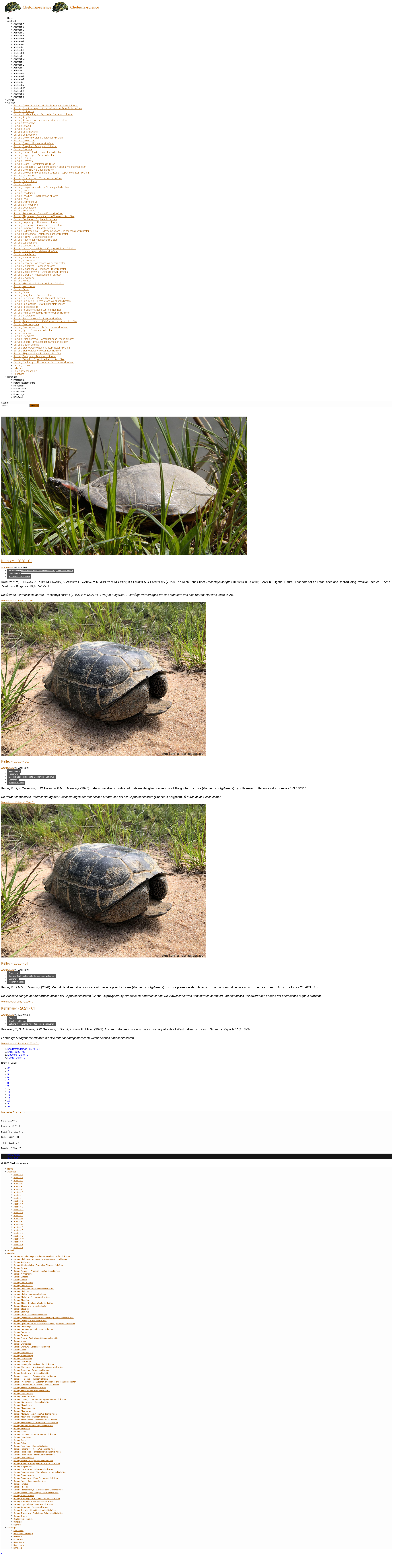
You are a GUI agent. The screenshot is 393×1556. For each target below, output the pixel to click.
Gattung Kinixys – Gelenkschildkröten (33, 236)
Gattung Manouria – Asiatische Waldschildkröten (39, 263)
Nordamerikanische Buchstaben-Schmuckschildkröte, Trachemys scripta (41, 570)
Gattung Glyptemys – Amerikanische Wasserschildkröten (44, 216)
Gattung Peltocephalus (26, 306)
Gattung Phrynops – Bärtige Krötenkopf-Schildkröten (42, 312)
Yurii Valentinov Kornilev (19, 576)
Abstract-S (19, 76)
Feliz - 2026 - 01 (9, 1120)
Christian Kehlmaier (17, 1021)
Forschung (13, 774)
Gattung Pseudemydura (26, 324)
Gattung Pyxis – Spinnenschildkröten (33, 330)
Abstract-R (19, 73)
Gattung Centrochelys (25, 134)
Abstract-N (19, 62)
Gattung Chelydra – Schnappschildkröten (35, 146)
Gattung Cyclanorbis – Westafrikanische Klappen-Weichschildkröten (50, 166)
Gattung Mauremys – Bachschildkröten (34, 266)
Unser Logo (19, 394)
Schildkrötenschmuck (25, 371)
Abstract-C (19, 30)
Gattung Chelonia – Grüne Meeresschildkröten (38, 137)
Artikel (10, 100)
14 (8, 1100)
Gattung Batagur (22, 126)
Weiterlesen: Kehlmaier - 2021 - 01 (20, 1043)
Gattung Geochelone (25, 207)
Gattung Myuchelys (24, 277)
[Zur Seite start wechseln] (8, 1068)
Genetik (12, 1018)
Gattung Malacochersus (26, 257)
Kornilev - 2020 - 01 (16, 561)
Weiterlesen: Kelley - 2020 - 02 (18, 802)
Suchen (5, 402)
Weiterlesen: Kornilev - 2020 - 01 (19, 600)
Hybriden (18, 368)
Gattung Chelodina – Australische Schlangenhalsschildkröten (46, 105)
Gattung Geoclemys (24, 210)
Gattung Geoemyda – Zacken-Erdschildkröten (38, 213)
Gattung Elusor (21, 190)
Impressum (19, 380)
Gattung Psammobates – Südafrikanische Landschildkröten (45, 321)
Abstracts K (7, 567)
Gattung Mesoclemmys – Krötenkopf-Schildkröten (41, 271)
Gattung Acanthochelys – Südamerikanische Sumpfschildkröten (48, 108)
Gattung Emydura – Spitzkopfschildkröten (36, 196)
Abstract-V (19, 85)
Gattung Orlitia (21, 289)
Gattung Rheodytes (24, 336)
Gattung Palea (21, 292)
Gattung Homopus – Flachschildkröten (34, 228)
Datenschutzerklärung (24, 383)
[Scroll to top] (2, 1553)
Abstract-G (19, 41)
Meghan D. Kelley (16, 783)
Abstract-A (19, 24)
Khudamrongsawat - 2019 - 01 (23, 1048)
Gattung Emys (21, 198)
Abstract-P (19, 67)
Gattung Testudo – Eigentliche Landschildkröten (39, 359)
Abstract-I (18, 47)
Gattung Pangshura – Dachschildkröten (34, 295)
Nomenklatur (20, 388)
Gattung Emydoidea (24, 193)
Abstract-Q (19, 70)
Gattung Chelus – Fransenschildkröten (34, 143)
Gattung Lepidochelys (25, 242)
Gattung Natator (22, 280)
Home (10, 18)
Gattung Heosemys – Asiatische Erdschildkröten (39, 225)
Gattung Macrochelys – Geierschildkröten (36, 251)
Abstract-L (19, 56)
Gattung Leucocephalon (26, 245)
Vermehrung (14, 573)
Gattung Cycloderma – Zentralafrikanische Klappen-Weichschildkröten (51, 172)
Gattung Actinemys (24, 111)
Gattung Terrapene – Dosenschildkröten (35, 356)
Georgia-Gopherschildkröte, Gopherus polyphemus (31, 777)
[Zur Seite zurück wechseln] (8, 1071)
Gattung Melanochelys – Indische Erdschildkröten (40, 268)
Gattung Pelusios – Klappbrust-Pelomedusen (38, 309)
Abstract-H (19, 44)
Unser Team (19, 391)
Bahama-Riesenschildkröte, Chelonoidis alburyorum (31, 1024)
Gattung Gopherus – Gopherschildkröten (35, 219)
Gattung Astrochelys (24, 123)
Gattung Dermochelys (25, 181)
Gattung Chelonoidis (24, 140)
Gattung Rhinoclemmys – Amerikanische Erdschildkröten (44, 338)
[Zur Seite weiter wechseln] (8, 1103)
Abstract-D (19, 32)
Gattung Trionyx (22, 365)
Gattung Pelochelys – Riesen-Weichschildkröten (39, 298)
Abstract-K (19, 53)
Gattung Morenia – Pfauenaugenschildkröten (37, 274)
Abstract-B (19, 27)
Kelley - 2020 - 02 (15, 761)
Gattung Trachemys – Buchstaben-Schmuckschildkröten (44, 362)
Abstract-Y (19, 94)
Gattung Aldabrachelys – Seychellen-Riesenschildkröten (43, 114)
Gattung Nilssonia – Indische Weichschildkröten (39, 283)
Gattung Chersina (23, 149)
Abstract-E (19, 35)
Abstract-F (19, 38)
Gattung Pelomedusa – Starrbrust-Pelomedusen (39, 303)
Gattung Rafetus (22, 333)
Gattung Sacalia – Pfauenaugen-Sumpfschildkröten (41, 341)
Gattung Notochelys (24, 286)
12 (8, 1094)
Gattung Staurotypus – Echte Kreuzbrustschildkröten (42, 347)
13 (8, 1097)
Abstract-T (19, 79)
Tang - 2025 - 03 (10, 1142)
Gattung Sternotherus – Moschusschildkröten (38, 350)
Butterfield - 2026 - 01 (13, 1131)
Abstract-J (19, 50)
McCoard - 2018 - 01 (18, 1054)
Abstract (11, 21)
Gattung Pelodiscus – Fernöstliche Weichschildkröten (42, 301)
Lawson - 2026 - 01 (11, 1126)
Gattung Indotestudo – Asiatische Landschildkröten (41, 233)
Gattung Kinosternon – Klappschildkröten (35, 239)
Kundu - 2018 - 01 (17, 1057)
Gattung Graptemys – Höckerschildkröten (36, 222)
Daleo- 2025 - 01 (10, 1137)
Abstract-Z (19, 97)
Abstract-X (19, 91)
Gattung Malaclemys (25, 254)
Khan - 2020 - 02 (16, 1051)
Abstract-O (19, 65)
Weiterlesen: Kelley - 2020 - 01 (18, 1001)
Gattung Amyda (22, 117)
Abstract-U (19, 82)
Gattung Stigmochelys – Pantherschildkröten (37, 353)
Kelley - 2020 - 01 (15, 963)
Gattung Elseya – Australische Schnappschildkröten (41, 187)
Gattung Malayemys (24, 260)
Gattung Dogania (22, 184)
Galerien (11, 102)
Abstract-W (19, 88)
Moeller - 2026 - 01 (11, 1148)
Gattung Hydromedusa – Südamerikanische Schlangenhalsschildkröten (51, 231)
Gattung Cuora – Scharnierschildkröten (34, 163)
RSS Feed (18, 397)
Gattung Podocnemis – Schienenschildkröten (38, 318)
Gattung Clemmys (23, 161)
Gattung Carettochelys (26, 131)
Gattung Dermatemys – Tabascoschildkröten (38, 178)
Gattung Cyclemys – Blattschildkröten (34, 169)
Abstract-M (19, 59)
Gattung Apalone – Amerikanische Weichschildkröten (42, 120)
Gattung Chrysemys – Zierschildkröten (34, 155)
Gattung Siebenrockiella (26, 344)
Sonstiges (19, 373)
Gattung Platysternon (25, 315)
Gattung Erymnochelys (26, 204)
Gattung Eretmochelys (25, 201)
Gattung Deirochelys (24, 175)
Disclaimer (19, 385)
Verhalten (13, 780)
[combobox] (15, 405)
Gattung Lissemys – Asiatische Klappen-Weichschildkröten (45, 248)
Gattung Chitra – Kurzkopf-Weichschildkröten (38, 152)
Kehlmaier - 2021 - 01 (18, 1008)
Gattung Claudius (22, 158)
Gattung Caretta (22, 128)
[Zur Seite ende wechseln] (8, 1106)
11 (8, 1091)
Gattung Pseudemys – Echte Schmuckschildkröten (41, 327)
